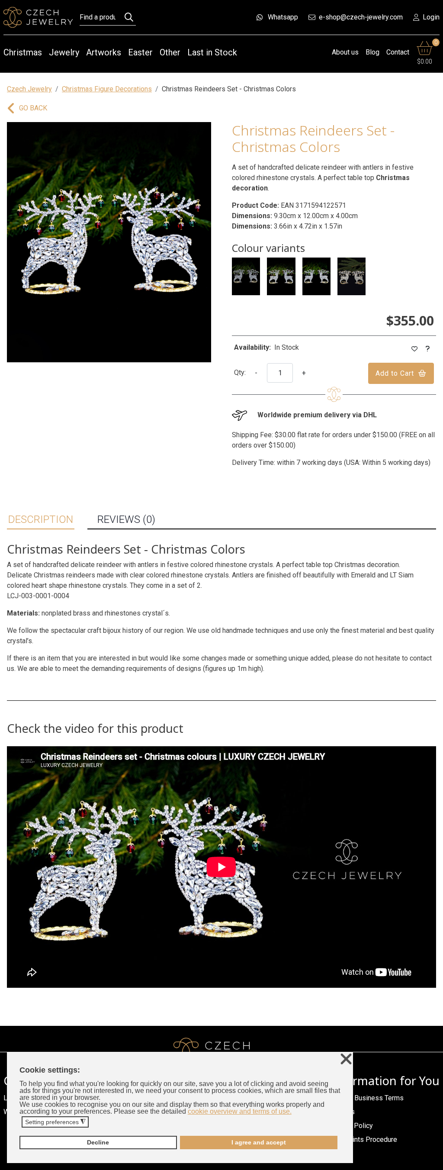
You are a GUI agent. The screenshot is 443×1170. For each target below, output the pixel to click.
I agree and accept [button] (258, 1142)
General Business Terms (367, 1098)
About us (345, 52)
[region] (109, 242)
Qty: (240, 372)
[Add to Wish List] (415, 349)
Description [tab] (40, 519)
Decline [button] (98, 1142)
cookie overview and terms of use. (240, 1111)
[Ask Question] (428, 349)
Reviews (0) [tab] (126, 519)
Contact (397, 52)
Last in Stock (212, 52)
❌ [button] (346, 1059)
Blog (372, 52)
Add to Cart (395, 373)
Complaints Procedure (363, 1139)
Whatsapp (283, 17)
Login (431, 17)
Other (170, 52)
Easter (140, 52)
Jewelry (64, 52)
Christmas (22, 52)
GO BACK (33, 108)
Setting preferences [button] (55, 1122)
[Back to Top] (432, 1161)
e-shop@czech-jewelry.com (361, 17)
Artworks (103, 52)
